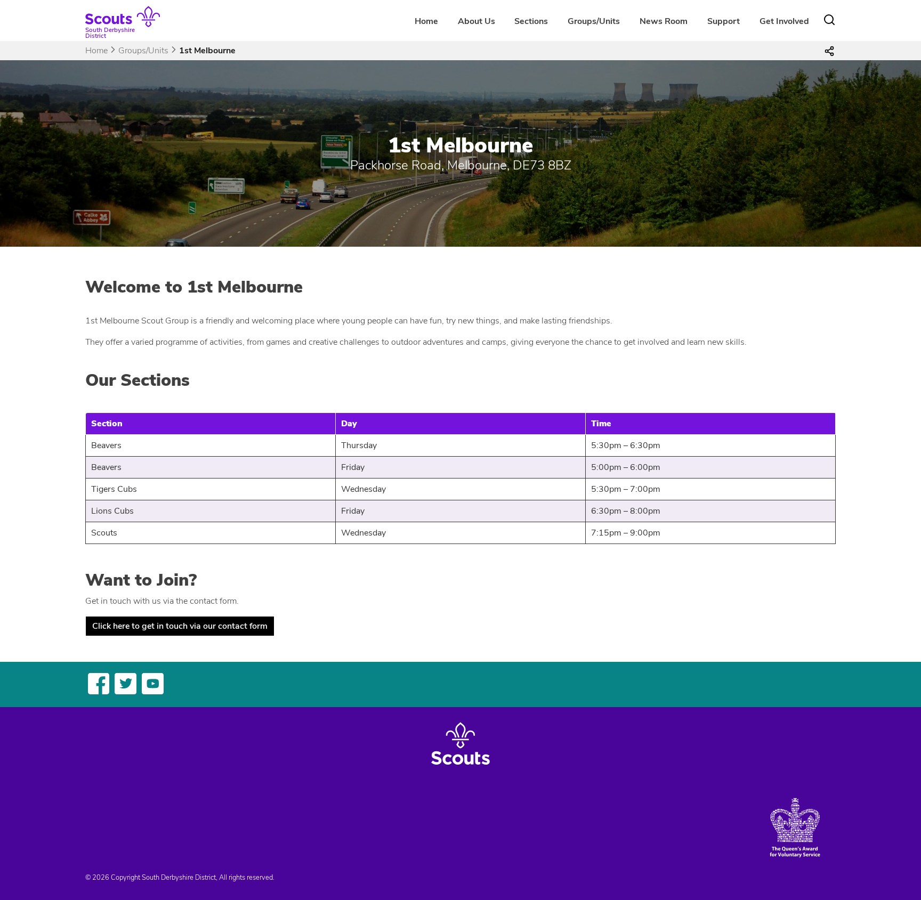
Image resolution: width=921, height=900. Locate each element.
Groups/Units (143, 50)
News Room (664, 21)
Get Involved (784, 21)
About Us (476, 21)
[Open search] (829, 19)
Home (426, 21)
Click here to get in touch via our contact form (180, 626)
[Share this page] (829, 50)
